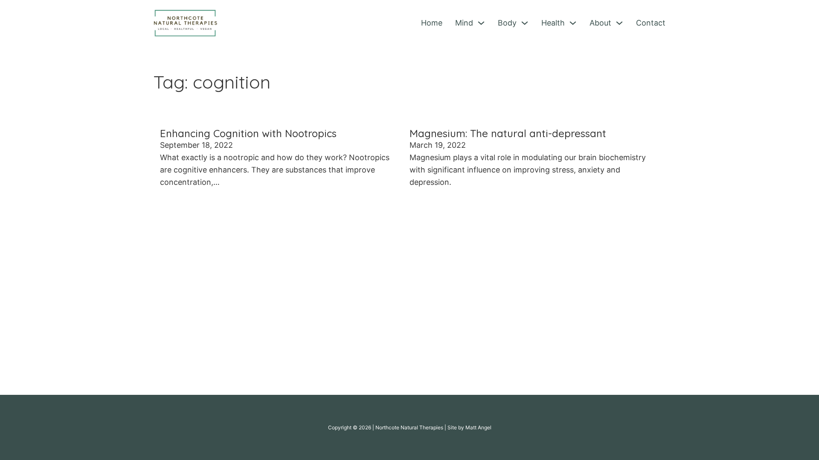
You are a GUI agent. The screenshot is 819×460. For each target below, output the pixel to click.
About (600, 22)
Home (431, 22)
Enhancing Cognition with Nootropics (248, 133)
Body (507, 22)
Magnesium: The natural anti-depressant (508, 133)
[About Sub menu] (619, 23)
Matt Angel (478, 427)
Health (553, 22)
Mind (464, 22)
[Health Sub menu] (573, 23)
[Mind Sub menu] (481, 23)
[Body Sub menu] (525, 23)
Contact (650, 22)
